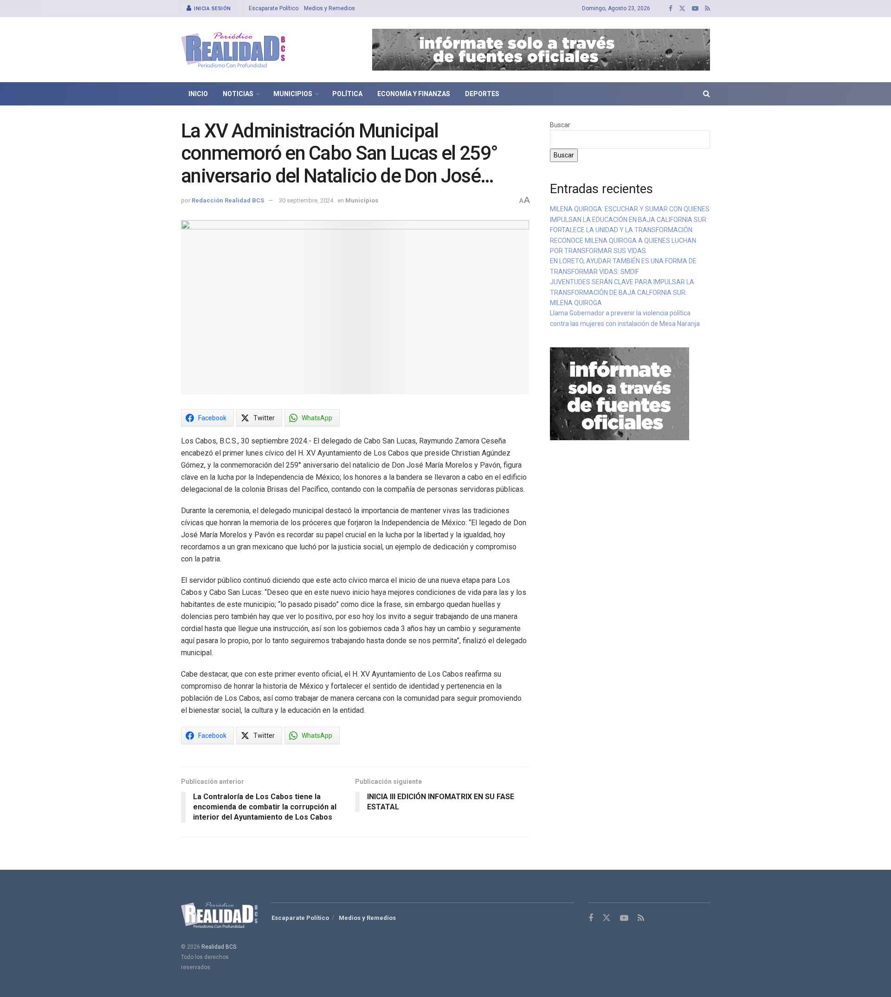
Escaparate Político (273, 8)
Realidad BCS (218, 947)
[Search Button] (706, 93)
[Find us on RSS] (707, 8)
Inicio (198, 94)
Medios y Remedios (329, 8)
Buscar (560, 125)
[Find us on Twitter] (682, 8)
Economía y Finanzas (413, 94)
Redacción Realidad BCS (228, 200)
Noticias (238, 94)
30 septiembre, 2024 (306, 200)
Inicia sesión (212, 9)
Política (347, 94)
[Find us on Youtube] (695, 8)
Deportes (482, 94)
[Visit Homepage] (233, 50)
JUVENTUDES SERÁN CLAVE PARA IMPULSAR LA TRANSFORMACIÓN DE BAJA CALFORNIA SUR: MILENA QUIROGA (622, 292)
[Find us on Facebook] (670, 8)
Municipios (292, 94)
